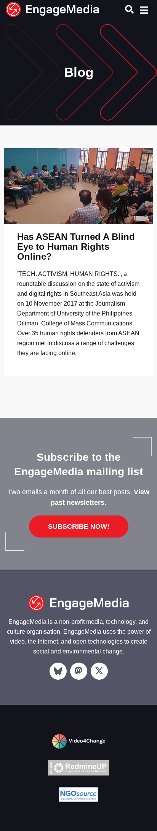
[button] (129, 9)
